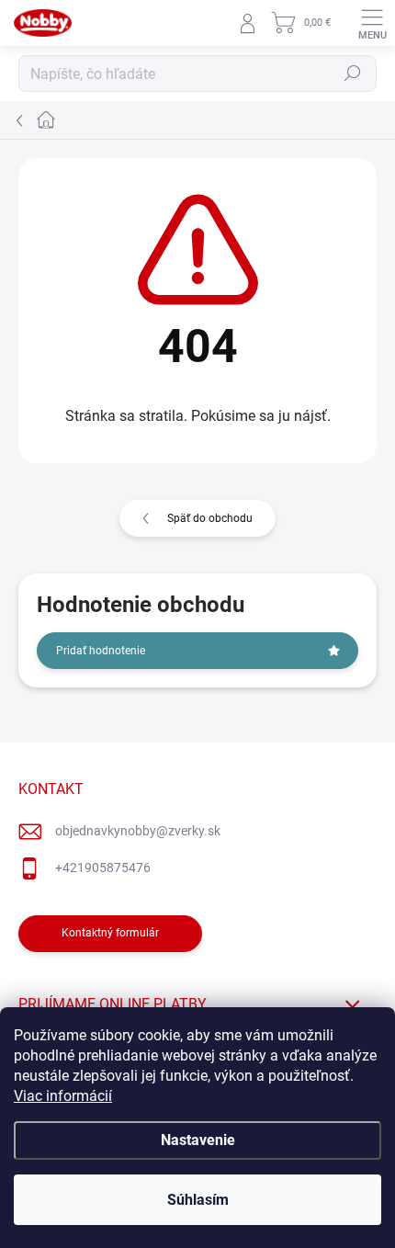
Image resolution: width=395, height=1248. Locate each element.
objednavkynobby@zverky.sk (137, 830)
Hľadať (352, 73)
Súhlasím (198, 1199)
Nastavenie (198, 1140)
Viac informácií (63, 1096)
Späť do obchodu (210, 518)
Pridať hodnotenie (100, 650)
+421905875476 (103, 867)
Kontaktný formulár (110, 932)
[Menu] (372, 23)
